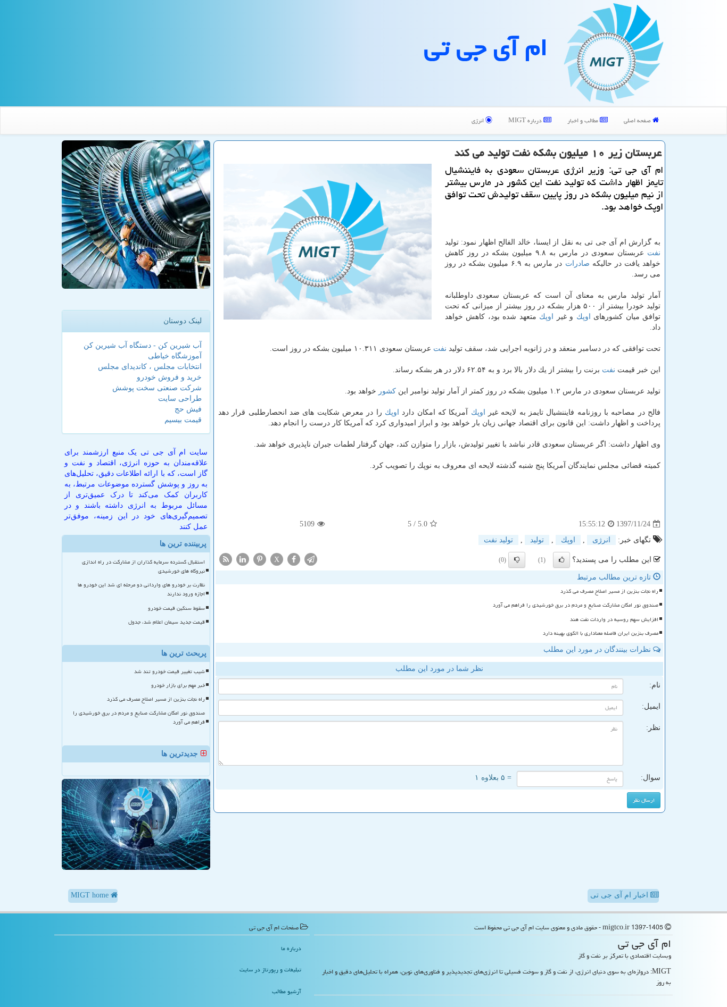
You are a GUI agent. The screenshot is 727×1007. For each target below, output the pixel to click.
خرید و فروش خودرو (169, 377)
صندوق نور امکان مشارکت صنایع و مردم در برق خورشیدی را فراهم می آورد (575, 605)
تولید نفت (498, 540)
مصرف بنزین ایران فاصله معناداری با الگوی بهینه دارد (600, 633)
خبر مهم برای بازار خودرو (178, 685)
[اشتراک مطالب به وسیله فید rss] (225, 559)
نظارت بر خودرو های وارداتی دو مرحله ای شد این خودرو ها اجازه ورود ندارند (141, 589)
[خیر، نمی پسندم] (516, 560)
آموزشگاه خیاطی (175, 356)
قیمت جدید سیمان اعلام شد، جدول (166, 622)
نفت (653, 253)
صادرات (577, 263)
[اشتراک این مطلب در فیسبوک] (293, 559)
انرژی (478, 120)
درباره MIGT (525, 120)
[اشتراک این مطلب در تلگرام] (310, 559)
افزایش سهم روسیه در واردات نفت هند (614, 619)
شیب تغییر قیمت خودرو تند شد (169, 671)
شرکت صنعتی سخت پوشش (157, 388)
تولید (537, 540)
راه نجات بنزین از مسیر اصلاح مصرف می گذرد (609, 591)
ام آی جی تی (486, 47)
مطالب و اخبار (583, 120)
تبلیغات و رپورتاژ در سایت (270, 969)
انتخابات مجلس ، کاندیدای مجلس (150, 367)
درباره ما (291, 948)
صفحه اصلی (638, 120)
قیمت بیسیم (183, 420)
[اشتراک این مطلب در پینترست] (259, 559)
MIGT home (91, 895)
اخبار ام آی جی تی (620, 895)
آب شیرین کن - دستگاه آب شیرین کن (143, 345)
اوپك (583, 317)
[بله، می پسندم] (561, 560)
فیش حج (188, 409)
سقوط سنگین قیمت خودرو (176, 608)
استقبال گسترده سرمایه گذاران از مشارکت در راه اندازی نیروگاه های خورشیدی (143, 566)
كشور (387, 391)
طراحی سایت (180, 398)
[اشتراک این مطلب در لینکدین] (242, 559)
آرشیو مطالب (286, 991)
